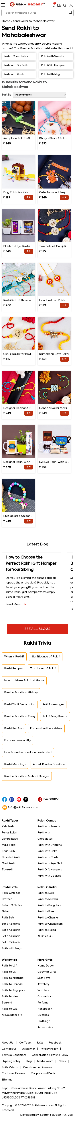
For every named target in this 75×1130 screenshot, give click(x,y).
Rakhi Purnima (13, 728)
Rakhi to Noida (47, 930)
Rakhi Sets (8, 917)
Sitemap (7, 1080)
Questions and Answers (37, 1067)
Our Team (25, 1043)
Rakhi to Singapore (13, 990)
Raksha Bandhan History (21, 692)
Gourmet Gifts (47, 972)
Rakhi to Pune (46, 911)
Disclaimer (28, 1049)
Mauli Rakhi (8, 845)
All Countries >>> (12, 1015)
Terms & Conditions (14, 1055)
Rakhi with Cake (47, 851)
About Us (8, 1043)
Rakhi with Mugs (12, 948)
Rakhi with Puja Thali (50, 863)
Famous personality (17, 740)
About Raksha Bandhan (49, 764)
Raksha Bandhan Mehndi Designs (26, 776)
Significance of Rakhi (45, 656)
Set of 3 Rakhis (11, 930)
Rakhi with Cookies (49, 876)
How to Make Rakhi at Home (24, 680)
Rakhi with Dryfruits (50, 845)
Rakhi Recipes (13, 668)
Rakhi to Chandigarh (50, 924)
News (62, 1061)
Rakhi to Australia (12, 978)
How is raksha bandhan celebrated (28, 752)
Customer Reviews (13, 1073)
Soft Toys (44, 978)
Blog (29, 1061)
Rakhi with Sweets (49, 826)
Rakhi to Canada (12, 984)
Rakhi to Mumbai (48, 899)
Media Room (45, 1061)
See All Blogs (37, 629)
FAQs (40, 1043)
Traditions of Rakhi (43, 668)
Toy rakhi (7, 869)
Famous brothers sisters (46, 728)
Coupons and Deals (43, 1073)
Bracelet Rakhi (11, 857)
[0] (53, 6)
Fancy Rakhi (9, 832)
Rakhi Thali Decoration (19, 704)
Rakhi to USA (9, 966)
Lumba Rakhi (10, 839)
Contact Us (9, 1049)
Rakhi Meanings (15, 764)
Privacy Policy (49, 1049)
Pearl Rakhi (8, 851)
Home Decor (46, 966)
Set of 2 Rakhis (11, 924)
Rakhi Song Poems (55, 716)
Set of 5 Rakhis (11, 942)
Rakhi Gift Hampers (50, 869)
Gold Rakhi (8, 863)
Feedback (55, 1043)
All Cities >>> (45, 936)
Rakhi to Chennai (48, 917)
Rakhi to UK (9, 972)
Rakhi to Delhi (46, 893)
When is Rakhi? (14, 656)
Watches (43, 990)
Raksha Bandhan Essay (19, 716)
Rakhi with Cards (48, 857)
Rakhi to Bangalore (49, 905)
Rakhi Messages (53, 704)
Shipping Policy (11, 1061)
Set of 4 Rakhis (11, 936)
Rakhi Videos (10, 1067)
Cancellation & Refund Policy (50, 1055)
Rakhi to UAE (9, 1009)
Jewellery (43, 984)
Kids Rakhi (8, 826)
